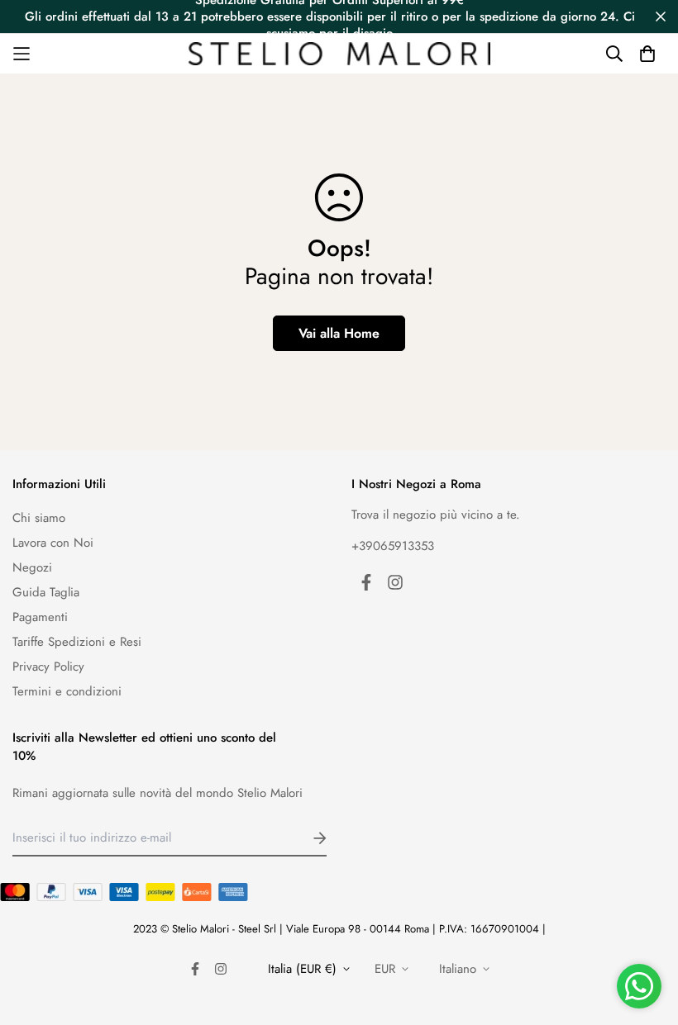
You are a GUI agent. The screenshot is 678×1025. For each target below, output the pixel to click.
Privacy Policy (48, 666)
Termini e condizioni (67, 691)
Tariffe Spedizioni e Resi (76, 642)
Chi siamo (38, 518)
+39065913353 (392, 546)
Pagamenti (40, 617)
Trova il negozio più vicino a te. (435, 514)
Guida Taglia (45, 592)
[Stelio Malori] (339, 54)
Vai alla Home (339, 333)
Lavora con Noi (52, 543)
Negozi (32, 567)
